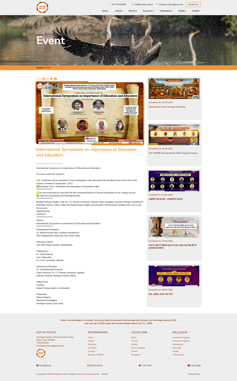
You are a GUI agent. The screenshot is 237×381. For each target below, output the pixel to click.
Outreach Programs (181, 341)
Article (134, 344)
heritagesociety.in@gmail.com (171, 4)
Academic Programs (181, 337)
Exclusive (147, 10)
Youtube (196, 365)
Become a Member (96, 354)
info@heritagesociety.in (143, 4)
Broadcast (136, 354)
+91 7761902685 (118, 4)
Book (134, 337)
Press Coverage (138, 348)
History (91, 341)
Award (175, 351)
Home (105, 10)
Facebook (45, 365)
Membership (193, 4)
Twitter (146, 365)
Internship (177, 348)
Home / (40, 67)
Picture (135, 351)
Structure (92, 344)
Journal (135, 341)
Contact (195, 10)
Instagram (96, 365)
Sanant (104, 374)
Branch (132, 10)
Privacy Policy (194, 374)
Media (181, 10)
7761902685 (42, 343)
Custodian (92, 348)
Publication (165, 10)
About (118, 10)
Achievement (178, 354)
